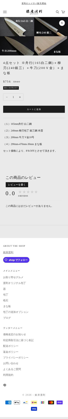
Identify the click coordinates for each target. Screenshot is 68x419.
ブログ (7, 317)
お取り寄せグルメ (13, 277)
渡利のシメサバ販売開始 (34, 3)
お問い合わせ (10, 363)
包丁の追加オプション (15, 312)
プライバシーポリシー (15, 357)
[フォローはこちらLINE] (4, 385)
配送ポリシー (10, 346)
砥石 (5, 300)
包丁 (5, 294)
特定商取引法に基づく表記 (18, 340)
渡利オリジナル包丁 (14, 283)
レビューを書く (17, 184)
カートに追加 (34, 109)
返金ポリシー (10, 351)
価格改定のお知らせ (14, 334)
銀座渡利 (8, 252)
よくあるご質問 (12, 369)
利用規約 (8, 375)
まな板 (7, 306)
